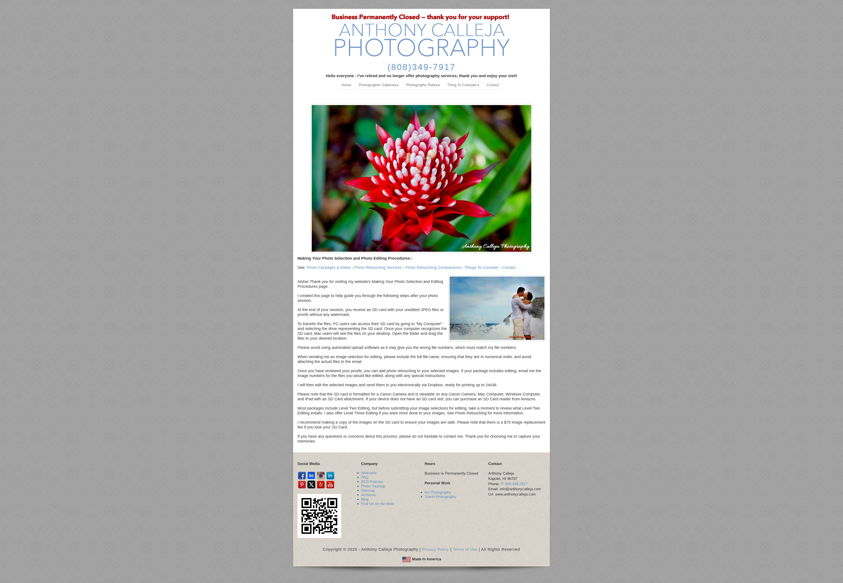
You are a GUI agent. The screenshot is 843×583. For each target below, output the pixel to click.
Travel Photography (440, 497)
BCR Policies (372, 482)
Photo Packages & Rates (329, 267)
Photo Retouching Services (378, 267)
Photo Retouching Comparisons (433, 267)
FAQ (364, 477)
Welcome (368, 473)
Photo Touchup (373, 486)
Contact (492, 85)
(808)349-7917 (421, 67)
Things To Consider (482, 267)
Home (346, 85)
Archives (368, 495)
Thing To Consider (462, 85)
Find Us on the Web (377, 504)
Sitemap (368, 490)
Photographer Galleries (377, 85)
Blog (364, 499)
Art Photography (438, 492)
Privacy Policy (435, 549)
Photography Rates (422, 85)
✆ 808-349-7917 (514, 484)
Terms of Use (465, 549)
